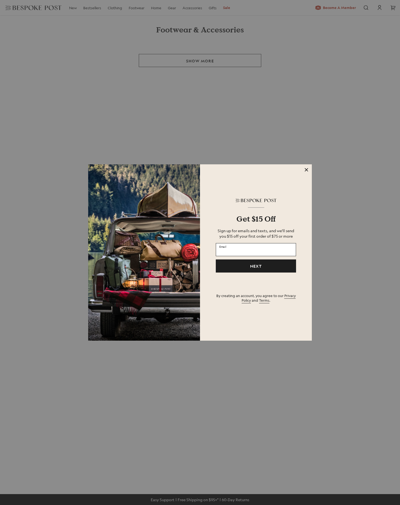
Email (222, 246)
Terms (264, 300)
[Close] (306, 169)
